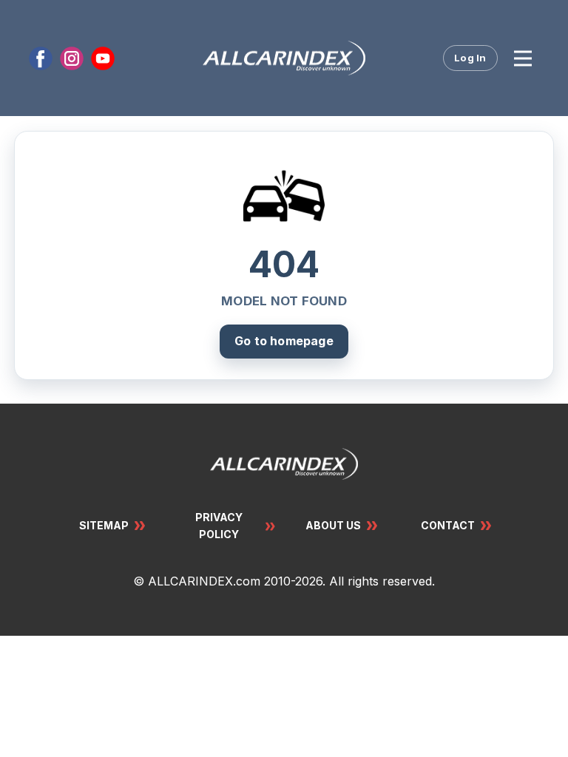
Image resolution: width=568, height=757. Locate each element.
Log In (470, 58)
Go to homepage (284, 340)
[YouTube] (103, 58)
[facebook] (41, 58)
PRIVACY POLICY (219, 525)
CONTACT (448, 525)
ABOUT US (333, 525)
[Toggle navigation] (523, 58)
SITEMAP (104, 525)
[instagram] (72, 58)
